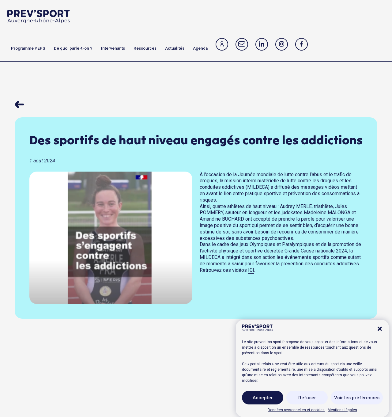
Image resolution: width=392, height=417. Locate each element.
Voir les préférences (356, 397)
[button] (380, 329)
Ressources (145, 48)
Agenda (200, 48)
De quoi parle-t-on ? (73, 48)
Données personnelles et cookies (296, 410)
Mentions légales (342, 410)
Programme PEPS (28, 48)
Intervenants (113, 48)
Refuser (307, 397)
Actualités (174, 48)
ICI (251, 270)
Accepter (263, 397)
